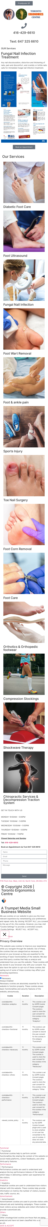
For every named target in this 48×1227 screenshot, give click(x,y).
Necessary (6, 978)
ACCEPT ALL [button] (32, 929)
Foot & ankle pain (16, 402)
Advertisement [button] (6, 1196)
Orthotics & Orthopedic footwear (20, 648)
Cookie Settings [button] (7, 929)
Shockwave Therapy (18, 747)
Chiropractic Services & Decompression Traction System (21, 800)
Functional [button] (4, 1148)
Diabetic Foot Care (17, 207)
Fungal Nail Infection (18, 304)
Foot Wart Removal (17, 353)
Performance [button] (5, 1164)
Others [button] (3, 1212)
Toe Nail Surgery (15, 500)
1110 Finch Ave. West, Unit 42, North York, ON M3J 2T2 (23, 881)
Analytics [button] (4, 1180)
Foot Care (10, 598)
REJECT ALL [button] (21, 929)
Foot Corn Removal (17, 549)
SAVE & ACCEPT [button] (7, 1226)
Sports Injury (13, 451)
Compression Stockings (21, 699)
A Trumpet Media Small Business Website (20, 910)
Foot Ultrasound (15, 256)
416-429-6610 (11, 842)
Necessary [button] (4, 975)
